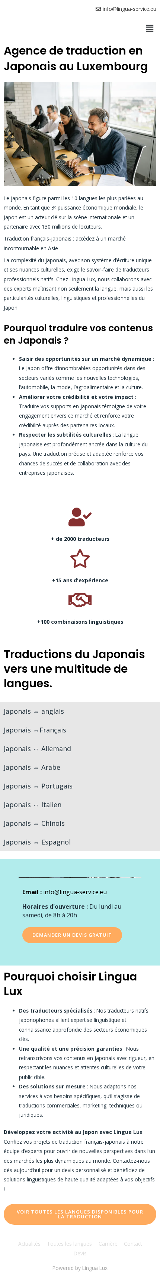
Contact (133, 1243)
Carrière (108, 1243)
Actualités (29, 1243)
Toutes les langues (69, 1243)
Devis (80, 1253)
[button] (150, 28)
